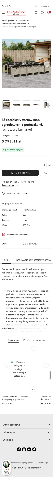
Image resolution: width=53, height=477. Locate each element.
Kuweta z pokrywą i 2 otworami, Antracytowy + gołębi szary (16, 398)
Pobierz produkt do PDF (17, 234)
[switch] (6, 472)
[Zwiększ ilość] (44, 165)
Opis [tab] (6, 260)
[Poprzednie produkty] (7, 365)
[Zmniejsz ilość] (4, 165)
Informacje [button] (9, 432)
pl (3, 6)
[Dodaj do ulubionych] (45, 173)
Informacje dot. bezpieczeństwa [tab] (33, 260)
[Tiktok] (34, 449)
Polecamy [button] (13, 340)
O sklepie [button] (8, 440)
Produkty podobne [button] (34, 340)
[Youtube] (29, 449)
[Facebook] (19, 449)
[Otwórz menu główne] (3, 12)
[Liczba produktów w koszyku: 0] (48, 12)
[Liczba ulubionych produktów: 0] (42, 12)
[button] (47, 64)
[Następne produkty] (45, 365)
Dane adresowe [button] (11, 425)
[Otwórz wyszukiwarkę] (36, 12)
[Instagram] (24, 449)
